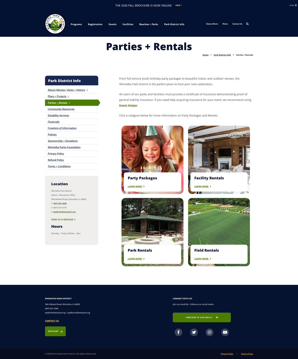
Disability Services (58, 115)
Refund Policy (56, 160)
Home (206, 55)
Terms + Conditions (59, 166)
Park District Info (222, 55)
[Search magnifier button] (247, 24)
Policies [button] (52, 134)
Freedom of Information (62, 128)
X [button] (296, 5)
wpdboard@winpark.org (79, 312)
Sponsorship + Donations (63, 141)
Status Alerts (212, 23)
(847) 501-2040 (60, 203)
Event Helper (128, 105)
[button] (76, 24)
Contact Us (237, 23)
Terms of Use (247, 353)
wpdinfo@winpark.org (64, 211)
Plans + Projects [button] (57, 96)
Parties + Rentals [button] (57, 102)
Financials (53, 121)
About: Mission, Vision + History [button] (66, 90)
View (177, 5)
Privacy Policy (56, 153)
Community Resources (61, 109)
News (225, 23)
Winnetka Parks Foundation (64, 147)
